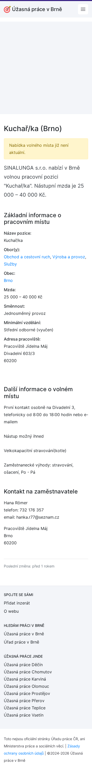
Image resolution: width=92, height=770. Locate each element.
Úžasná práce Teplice (24, 707)
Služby (10, 264)
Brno (8, 280)
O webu (11, 611)
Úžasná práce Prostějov (27, 693)
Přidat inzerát (17, 603)
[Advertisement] (46, 68)
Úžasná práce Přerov (24, 700)
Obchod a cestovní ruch (27, 256)
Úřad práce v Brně (21, 642)
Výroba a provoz (68, 256)
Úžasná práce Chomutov (28, 671)
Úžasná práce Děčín (23, 664)
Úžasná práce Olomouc (26, 686)
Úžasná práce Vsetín (23, 715)
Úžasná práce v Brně (24, 633)
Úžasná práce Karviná (25, 679)
